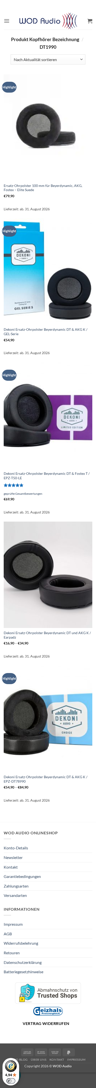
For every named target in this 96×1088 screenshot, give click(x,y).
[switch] (10, 1081)
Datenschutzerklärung (23, 962)
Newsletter (13, 857)
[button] (7, 21)
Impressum (13, 924)
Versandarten (15, 895)
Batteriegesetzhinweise (23, 971)
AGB (8, 933)
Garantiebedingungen (22, 876)
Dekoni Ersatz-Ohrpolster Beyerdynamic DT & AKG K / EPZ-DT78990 (45, 779)
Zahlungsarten (16, 886)
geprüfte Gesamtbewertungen (23, 493)
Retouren (12, 952)
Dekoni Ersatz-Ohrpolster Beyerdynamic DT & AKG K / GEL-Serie (45, 332)
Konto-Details (16, 847)
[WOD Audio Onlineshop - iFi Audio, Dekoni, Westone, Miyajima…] (48, 21)
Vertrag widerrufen (46, 1023)
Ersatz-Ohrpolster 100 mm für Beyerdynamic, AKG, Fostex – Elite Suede (43, 188)
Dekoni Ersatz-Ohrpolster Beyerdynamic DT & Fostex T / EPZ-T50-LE (47, 476)
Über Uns (38, 1059)
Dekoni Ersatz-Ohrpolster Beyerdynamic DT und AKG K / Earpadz (47, 635)
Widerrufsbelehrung (21, 943)
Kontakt (11, 867)
